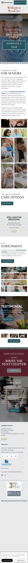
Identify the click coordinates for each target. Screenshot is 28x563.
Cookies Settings (20, 560)
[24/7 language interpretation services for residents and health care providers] (14, 289)
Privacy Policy (5, 468)
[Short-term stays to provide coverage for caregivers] (20, 176)
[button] (20, 2)
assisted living (21, 397)
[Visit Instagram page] (11, 456)
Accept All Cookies (7, 560)
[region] (14, 557)
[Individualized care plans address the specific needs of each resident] (14, 276)
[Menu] (2, 2)
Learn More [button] (14, 370)
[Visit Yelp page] (7, 456)
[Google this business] (16, 456)
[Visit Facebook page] (3, 456)
